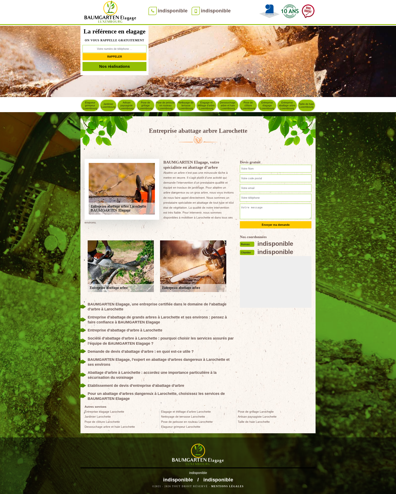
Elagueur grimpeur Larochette (180, 426)
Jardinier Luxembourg (108, 105)
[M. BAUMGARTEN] (110, 12)
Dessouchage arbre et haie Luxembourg (228, 105)
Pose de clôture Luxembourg (248, 105)
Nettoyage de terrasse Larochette (183, 416)
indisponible (172, 10)
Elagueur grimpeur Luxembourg (90, 105)
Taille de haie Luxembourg (306, 105)
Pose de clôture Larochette (102, 421)
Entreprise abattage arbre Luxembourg (287, 105)
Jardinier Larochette (98, 416)
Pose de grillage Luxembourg (145, 105)
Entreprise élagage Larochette (104, 411)
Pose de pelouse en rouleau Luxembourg (165, 105)
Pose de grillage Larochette (256, 411)
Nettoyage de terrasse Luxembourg (185, 105)
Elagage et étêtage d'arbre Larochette (186, 411)
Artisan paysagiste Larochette (257, 416)
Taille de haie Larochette (254, 421)
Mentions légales (227, 486)
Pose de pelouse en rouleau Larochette (187, 421)
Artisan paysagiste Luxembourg (126, 105)
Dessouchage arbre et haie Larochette (110, 426)
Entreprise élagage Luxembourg (267, 105)
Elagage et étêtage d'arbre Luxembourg (206, 105)
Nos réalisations (114, 66)
